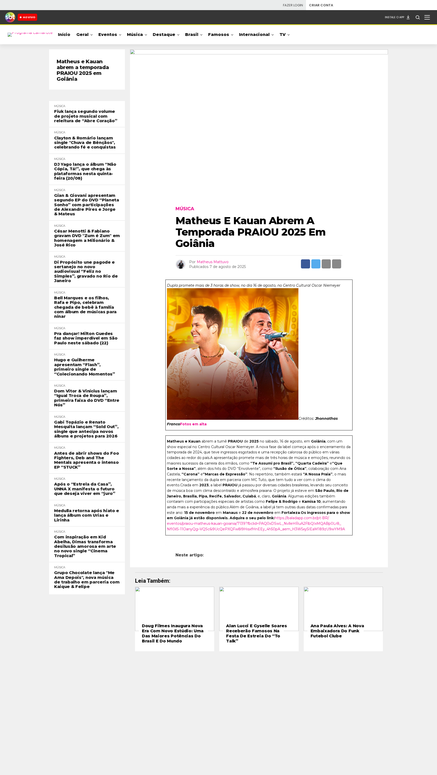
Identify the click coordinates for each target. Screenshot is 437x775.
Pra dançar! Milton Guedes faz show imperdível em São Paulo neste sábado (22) (86, 338)
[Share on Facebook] (305, 263)
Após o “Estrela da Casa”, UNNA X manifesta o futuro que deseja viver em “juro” (84, 489)
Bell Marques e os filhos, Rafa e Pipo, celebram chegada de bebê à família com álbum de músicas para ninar (85, 307)
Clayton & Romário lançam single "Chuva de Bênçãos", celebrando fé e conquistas (85, 143)
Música (135, 34)
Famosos (218, 34)
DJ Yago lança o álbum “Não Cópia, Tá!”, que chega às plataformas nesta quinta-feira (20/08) (85, 171)
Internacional (254, 34)
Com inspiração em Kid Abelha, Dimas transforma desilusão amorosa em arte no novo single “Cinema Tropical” (85, 546)
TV (282, 34)
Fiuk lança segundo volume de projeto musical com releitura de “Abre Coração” (85, 116)
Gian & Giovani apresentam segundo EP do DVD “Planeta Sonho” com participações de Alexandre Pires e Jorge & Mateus (86, 205)
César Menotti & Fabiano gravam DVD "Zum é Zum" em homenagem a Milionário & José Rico (87, 238)
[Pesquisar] (417, 17)
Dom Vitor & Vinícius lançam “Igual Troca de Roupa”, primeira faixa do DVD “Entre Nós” (86, 398)
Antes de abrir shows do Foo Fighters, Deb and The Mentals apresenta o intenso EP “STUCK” (86, 460)
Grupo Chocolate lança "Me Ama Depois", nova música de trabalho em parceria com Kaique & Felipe (86, 580)
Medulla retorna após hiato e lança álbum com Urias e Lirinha (86, 515)
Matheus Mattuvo (213, 262)
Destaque (164, 34)
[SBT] (10, 17)
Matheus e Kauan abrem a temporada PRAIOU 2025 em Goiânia (83, 70)
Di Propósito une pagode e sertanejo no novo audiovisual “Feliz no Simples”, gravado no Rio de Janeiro (86, 271)
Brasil (191, 34)
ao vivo (29, 17)
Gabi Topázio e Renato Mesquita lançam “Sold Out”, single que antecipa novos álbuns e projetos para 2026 (86, 429)
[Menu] (427, 17)
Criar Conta (321, 5)
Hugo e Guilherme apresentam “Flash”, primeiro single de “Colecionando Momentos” (84, 367)
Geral (82, 34)
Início (64, 34)
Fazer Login (293, 5)
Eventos (107, 34)
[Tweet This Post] (315, 263)
